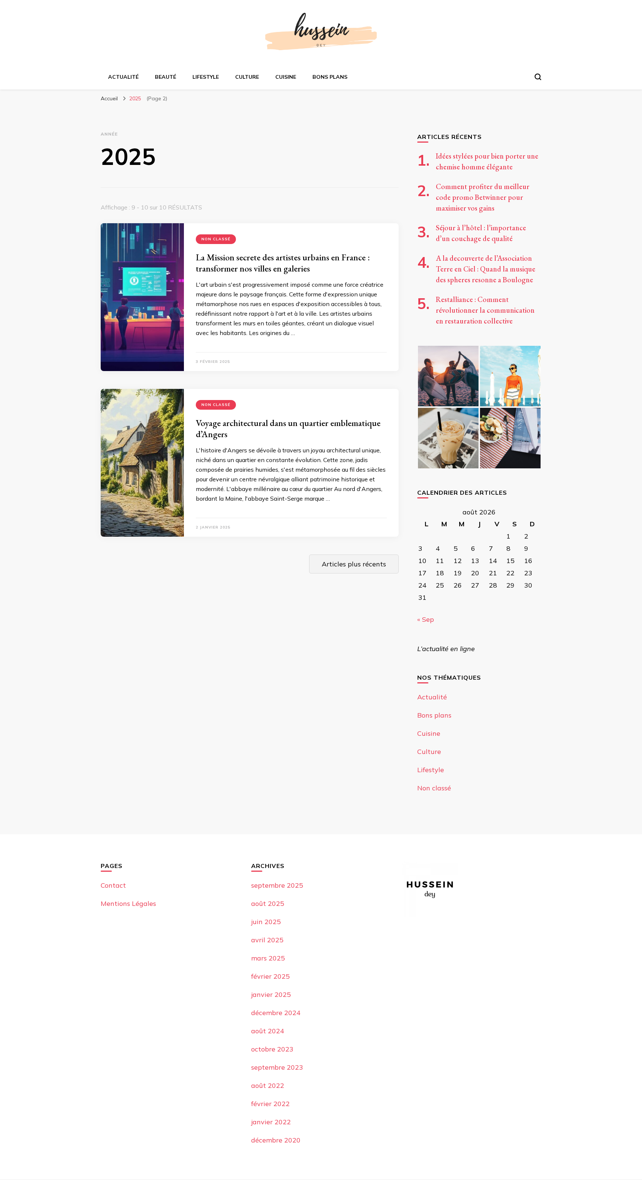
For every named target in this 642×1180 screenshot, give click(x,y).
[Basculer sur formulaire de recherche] (538, 77)
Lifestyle (205, 77)
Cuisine (285, 77)
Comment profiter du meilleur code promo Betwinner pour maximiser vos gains (482, 197)
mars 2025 (268, 958)
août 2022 (267, 1085)
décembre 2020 (276, 1140)
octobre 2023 (272, 1049)
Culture (247, 77)
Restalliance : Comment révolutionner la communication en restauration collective (485, 310)
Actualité (123, 77)
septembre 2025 (277, 885)
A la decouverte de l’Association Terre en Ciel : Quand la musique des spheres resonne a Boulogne (485, 269)
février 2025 (270, 976)
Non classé (215, 239)
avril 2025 (267, 940)
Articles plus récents (354, 564)
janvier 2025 (271, 994)
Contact (113, 885)
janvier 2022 (271, 1122)
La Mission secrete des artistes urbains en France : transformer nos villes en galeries (283, 262)
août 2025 (267, 903)
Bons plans (329, 77)
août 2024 (267, 1031)
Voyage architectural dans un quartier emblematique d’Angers (288, 428)
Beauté (165, 77)
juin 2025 (266, 921)
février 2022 (270, 1103)
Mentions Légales (128, 903)
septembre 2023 (277, 1067)
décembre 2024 (276, 1012)
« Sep (425, 619)
